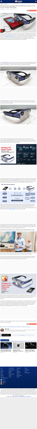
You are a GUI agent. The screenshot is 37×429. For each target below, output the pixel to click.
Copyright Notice (22, 396)
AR (15, 326)
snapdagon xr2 (19, 326)
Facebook (4, 381)
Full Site (2, 375)
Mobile (10, 372)
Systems (10, 371)
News (2, 372)
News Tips (18, 372)
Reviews (2, 371)
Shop (26, 371)
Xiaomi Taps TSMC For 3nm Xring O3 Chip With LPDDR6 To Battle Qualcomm (5, 350)
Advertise (18, 371)
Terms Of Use (28, 396)
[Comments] (27, 10)
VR (7, 326)
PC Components (11, 369)
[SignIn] (1, 1)
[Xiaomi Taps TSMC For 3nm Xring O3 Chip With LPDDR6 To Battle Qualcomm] (6, 345)
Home (2, 369)
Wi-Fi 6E (15, 179)
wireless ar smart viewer (26, 326)
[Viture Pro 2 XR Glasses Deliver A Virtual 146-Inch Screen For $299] (31, 345)
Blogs (2, 374)
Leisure (10, 375)
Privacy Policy (19, 375)
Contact (18, 374)
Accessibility (27, 369)
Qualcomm (6, 62)
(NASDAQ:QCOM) (11, 326)
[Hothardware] (18, 1)
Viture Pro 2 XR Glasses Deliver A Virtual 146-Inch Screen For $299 (30, 350)
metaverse (6, 100)
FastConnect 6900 (11, 208)
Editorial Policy (27, 372)
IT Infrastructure (11, 374)
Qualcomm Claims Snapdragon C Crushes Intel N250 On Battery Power (18, 350)
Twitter (3, 379)
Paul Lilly (7, 329)
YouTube (3, 382)
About (18, 369)
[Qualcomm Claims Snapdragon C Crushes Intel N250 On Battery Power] (18, 345)
